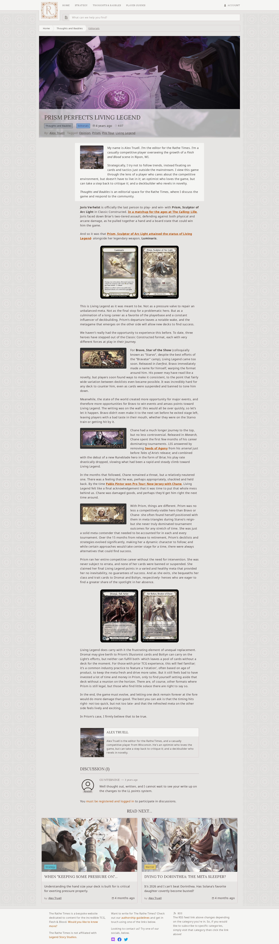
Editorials (93, 28)
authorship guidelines (135, 917)
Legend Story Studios (62, 937)
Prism (96, 133)
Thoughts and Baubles (70, 28)
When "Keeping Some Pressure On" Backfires (79, 878)
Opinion (85, 133)
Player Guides (135, 5)
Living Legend (125, 133)
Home (66, 5)
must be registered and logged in (110, 801)
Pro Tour (108, 133)
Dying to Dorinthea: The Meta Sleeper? (185, 876)
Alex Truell (57, 133)
